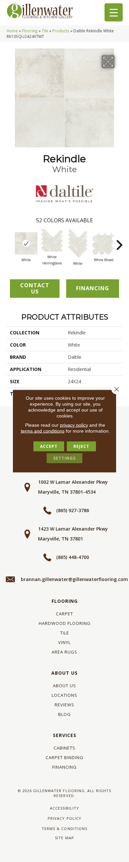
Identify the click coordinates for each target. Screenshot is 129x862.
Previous (10, 241)
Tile (45, 30)
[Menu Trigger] (114, 12)
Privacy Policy (64, 818)
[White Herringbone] (52, 240)
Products (60, 30)
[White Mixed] (103, 243)
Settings (64, 458)
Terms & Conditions (64, 828)
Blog (64, 714)
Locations (64, 695)
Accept (49, 446)
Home (12, 30)
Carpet (64, 614)
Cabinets (64, 748)
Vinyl (64, 642)
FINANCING (92, 288)
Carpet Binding (64, 757)
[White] (26, 243)
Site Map (64, 837)
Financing (64, 767)
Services (64, 735)
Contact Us (34, 288)
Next (119, 241)
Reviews (64, 705)
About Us (64, 673)
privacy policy (74, 425)
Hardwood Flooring (65, 623)
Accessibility (64, 808)
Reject (81, 446)
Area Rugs (64, 652)
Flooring (30, 30)
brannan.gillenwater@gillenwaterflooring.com (74, 579)
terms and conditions (42, 431)
